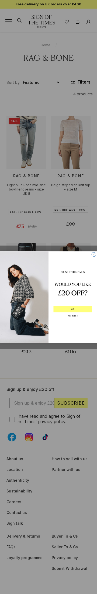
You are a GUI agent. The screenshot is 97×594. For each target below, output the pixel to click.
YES (72, 309)
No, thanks (73, 315)
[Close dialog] (94, 254)
